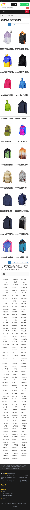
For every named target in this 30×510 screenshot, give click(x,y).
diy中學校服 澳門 (15, 301)
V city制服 (23, 396)
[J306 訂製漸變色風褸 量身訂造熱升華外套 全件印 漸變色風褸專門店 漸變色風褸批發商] (7, 153)
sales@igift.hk (6, 497)
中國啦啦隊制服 (5, 442)
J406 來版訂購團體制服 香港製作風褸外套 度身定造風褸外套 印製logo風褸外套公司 (7, 72)
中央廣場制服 (15, 445)
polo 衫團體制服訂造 (15, 366)
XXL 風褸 (14, 401)
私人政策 (8, 465)
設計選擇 (3, 466)
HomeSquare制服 (5, 336)
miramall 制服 (5, 347)
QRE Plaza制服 (15, 374)
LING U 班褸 (5, 344)
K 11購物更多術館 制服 (15, 339)
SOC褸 (13, 382)
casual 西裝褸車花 (24, 290)
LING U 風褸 (15, 344)
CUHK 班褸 (14, 298)
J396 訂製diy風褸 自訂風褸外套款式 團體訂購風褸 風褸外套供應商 (7, 211)
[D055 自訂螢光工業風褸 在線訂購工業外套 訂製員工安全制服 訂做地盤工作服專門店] (7, 130)
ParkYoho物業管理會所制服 (24, 363)
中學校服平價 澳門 (24, 450)
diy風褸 (22, 312)
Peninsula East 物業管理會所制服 (5, 366)
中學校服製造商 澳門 (5, 455)
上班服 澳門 (5, 428)
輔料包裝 (3, 468)
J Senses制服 (5, 339)
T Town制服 (24, 385)
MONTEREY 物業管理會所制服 (15, 347)
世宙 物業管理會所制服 (24, 431)
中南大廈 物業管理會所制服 (15, 439)
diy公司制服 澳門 (5, 303)
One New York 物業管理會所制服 (15, 360)
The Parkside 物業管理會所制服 (24, 390)
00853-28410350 (9, 493)
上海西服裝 (23, 426)
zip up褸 (23, 407)
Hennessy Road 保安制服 (24, 317)
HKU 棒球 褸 (5, 331)
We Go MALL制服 (15, 398)
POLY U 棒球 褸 (24, 369)
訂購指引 (18, 466)
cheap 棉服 (5, 293)
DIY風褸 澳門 (5, 314)
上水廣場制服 (24, 423)
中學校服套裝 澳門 (15, 450)
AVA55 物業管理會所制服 (5, 287)
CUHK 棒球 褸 (5, 298)
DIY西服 (23, 309)
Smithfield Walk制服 (5, 379)
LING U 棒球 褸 (24, 341)
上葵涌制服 (23, 428)
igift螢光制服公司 (24, 336)
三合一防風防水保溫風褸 (5, 415)
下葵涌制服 (5, 431)
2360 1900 (14, 1)
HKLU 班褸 (14, 322)
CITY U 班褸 (5, 295)
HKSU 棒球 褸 (5, 328)
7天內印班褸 (15, 284)
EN (27, 11)
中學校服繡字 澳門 (24, 453)
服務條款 (3, 465)
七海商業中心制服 (24, 409)
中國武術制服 (24, 442)
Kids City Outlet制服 (15, 341)
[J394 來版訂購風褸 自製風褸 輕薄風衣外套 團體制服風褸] (7, 222)
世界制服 (4, 434)
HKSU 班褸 (14, 328)
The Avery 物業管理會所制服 (24, 388)
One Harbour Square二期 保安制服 (5, 358)
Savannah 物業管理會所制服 (24, 377)
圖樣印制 (8, 468)
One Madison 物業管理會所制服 (5, 360)
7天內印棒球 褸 (5, 284)
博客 (20, 465)
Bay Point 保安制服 (15, 287)
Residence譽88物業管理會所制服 (24, 374)
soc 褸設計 (23, 379)
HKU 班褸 (14, 331)
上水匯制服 (23, 420)
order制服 (4, 363)
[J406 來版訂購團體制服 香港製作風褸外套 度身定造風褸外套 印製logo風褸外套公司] (7, 60)
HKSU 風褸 (23, 328)
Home (3, 15)
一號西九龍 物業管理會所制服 (15, 409)
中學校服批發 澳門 (5, 453)
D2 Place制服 (5, 301)
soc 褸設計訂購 (5, 382)
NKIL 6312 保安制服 (5, 352)
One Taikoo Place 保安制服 (24, 360)
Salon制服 (14, 377)
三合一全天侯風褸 (5, 412)
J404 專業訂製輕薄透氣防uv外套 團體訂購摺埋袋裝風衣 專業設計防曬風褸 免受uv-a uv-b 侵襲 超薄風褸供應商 (7, 95)
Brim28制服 (24, 287)
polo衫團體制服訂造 (15, 369)
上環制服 (14, 428)
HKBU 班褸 (14, 320)
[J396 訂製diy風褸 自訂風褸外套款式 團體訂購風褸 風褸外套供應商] (7, 199)
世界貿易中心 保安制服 (5, 436)
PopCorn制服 (5, 374)
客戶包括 (8, 466)
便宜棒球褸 (5, 279)
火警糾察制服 (15, 279)
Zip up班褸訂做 (15, 404)
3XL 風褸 (23, 282)
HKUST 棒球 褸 (5, 333)
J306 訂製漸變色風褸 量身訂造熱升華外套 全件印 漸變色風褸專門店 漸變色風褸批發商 (7, 165)
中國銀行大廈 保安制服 (5, 445)
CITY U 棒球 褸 (24, 293)
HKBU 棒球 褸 (5, 320)
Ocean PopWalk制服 (5, 355)
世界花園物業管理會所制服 (24, 434)
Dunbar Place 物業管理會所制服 (15, 314)
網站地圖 (15, 506)
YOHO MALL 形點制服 (5, 404)
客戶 (12, 465)
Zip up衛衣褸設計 (15, 407)
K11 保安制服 (24, 339)
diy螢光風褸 (15, 309)
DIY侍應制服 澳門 (24, 301)
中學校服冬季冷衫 (24, 447)
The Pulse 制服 (5, 393)
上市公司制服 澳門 (15, 417)
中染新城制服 (5, 458)
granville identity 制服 (15, 317)
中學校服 (23, 445)
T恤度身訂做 (5, 396)
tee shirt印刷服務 (15, 388)
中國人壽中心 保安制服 (24, 439)
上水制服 (14, 420)
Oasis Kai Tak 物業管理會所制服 (15, 352)
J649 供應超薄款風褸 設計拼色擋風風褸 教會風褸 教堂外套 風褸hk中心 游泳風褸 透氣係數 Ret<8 (7, 49)
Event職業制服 (24, 314)
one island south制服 (24, 358)
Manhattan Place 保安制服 (24, 344)
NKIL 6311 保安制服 (24, 350)
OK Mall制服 (15, 355)
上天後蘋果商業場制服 (24, 415)
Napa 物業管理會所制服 (24, 347)
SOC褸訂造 (5, 385)
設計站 (12, 468)
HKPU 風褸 (23, 325)
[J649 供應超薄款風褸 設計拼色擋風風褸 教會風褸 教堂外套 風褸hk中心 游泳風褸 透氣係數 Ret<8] (7, 37)
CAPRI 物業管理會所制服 (5, 290)
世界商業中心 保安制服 (15, 434)
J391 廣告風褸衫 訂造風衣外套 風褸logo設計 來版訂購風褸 (7, 257)
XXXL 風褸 (23, 401)
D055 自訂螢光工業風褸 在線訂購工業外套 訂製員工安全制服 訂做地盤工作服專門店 (7, 141)
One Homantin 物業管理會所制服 (15, 358)
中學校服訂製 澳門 (15, 455)
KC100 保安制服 (5, 341)
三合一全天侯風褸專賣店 (24, 412)
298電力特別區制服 (15, 282)
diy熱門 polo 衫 (24, 306)
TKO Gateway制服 (15, 393)
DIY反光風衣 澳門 (15, 303)
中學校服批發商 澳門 (15, 453)
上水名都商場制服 (5, 423)
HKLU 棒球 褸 (5, 322)
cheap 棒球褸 (15, 293)
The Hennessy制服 (5, 390)
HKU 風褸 (23, 331)
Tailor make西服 (5, 388)
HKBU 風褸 (23, 320)
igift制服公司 (15, 336)
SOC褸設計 (14, 385)
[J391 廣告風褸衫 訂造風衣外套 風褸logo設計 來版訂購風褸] (7, 245)
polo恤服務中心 (24, 366)
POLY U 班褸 (5, 371)
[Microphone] (12, 4)
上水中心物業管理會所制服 (24, 417)
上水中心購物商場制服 (5, 420)
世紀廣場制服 (15, 436)
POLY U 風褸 (15, 371)
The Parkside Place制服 (15, 390)
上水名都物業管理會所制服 (15, 423)
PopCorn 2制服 (24, 371)
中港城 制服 (15, 458)
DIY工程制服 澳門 (15, 306)
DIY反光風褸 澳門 (24, 303)
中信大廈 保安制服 (24, 436)
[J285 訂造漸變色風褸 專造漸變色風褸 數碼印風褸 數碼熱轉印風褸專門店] (7, 176)
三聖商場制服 (15, 415)
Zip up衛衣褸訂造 (5, 407)
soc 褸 (13, 379)
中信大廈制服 (5, 439)
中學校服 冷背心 (5, 447)
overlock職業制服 (15, 363)
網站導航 (16, 465)
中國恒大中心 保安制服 (15, 442)
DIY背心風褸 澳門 (5, 309)
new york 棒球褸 (5, 350)
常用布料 (23, 466)
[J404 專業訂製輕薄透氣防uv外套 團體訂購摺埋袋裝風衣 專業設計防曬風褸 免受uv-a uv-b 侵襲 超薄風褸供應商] (7, 83)
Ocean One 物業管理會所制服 (24, 352)
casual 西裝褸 (15, 290)
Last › (26, 24)
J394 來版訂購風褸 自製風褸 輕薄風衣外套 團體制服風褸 (7, 234)
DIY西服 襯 (5, 312)
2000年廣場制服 (5, 282)
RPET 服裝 (5, 377)
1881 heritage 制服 (24, 279)
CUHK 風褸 (23, 298)
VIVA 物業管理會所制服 (5, 398)
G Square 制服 (5, 317)
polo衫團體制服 (5, 369)
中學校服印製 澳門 (5, 450)
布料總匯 (24, 465)
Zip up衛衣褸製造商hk (24, 404)
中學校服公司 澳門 (15, 447)
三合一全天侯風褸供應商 (15, 412)
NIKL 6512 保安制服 (15, 350)
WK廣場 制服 (24, 398)
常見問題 (13, 466)
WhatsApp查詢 (25, 4)
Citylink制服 (24, 295)
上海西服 (4, 426)
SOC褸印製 (24, 382)
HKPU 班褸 (14, 325)
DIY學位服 (5, 306)
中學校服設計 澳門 (24, 455)
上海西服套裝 (15, 426)
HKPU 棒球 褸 (5, 325)
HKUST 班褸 (15, 333)
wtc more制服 (5, 401)
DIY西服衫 (14, 312)
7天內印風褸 (24, 284)
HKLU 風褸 (23, 322)
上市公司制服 (5, 417)
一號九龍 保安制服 (5, 409)
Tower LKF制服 (24, 393)
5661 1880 (4, 1)
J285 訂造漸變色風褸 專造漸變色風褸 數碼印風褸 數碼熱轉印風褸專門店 (7, 188)
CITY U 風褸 (15, 295)
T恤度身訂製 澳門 (15, 396)
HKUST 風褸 (24, 333)
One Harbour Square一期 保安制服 (24, 355)
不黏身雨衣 (14, 431)
